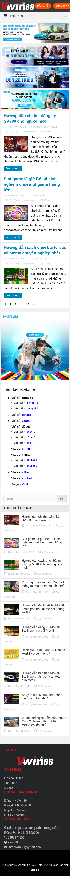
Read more (12, 168)
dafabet (27, 414)
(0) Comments (49, 552)
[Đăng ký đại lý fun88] (35, 33)
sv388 (24, 484)
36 (27, 304)
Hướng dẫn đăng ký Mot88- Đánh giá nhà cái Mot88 (41, 628)
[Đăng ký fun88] (35, 346)
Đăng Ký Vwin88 (15, 800)
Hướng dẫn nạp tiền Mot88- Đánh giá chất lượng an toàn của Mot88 (41, 676)
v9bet (26, 472)
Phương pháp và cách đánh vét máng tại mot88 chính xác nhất (43, 584)
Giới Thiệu (37, 865)
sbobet (27, 478)
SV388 (8, 787)
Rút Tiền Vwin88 (15, 815)
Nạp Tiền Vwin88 (15, 810)
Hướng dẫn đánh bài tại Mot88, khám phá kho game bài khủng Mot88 (43, 609)
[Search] (62, 498)
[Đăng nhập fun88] (35, 99)
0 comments (30, 131)
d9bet (30, 431)
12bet (26, 420)
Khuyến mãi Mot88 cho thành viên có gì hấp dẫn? (42, 696)
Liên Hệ (35, 869)
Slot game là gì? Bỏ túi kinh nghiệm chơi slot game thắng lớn (32, 184)
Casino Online (13, 778)
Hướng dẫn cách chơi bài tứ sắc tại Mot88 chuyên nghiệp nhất (35, 250)
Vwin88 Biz (24, 865)
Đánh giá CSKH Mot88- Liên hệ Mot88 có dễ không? (43, 651)
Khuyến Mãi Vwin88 (17, 805)
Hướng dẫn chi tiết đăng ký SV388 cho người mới (30, 118)
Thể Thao (10, 783)
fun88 (26, 449)
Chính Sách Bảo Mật (57, 865)
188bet (31, 460)
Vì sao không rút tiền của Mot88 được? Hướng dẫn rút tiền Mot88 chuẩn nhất (44, 721)
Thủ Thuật (15, 131)
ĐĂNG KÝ (42, 6)
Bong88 (31, 402)
